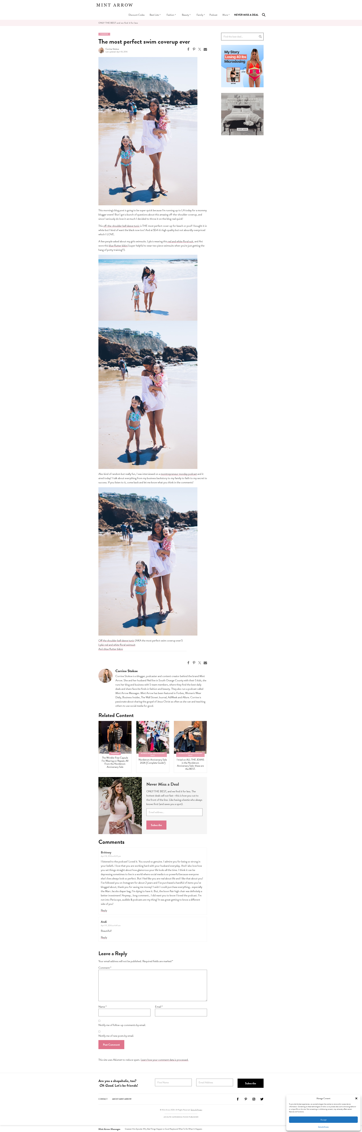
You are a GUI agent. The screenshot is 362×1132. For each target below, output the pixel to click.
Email (159, 1006)
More (225, 15)
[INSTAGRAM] (254, 1100)
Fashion (170, 15)
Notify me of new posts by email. (116, 1036)
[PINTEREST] (245, 1100)
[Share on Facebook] (188, 49)
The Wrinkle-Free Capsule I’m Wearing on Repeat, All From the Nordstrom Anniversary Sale (115, 762)
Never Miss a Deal (246, 15)
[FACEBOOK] (237, 1100)
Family (200, 15)
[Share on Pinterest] (194, 49)
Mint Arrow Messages (109, 1129)
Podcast (213, 15)
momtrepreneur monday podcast (179, 474)
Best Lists (154, 15)
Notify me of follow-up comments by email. (122, 1025)
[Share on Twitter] (199, 49)
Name (102, 1006)
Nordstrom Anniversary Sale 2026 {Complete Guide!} (153, 761)
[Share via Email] (205, 49)
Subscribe (156, 825)
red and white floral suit (180, 241)
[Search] (264, 15)
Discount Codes (137, 15)
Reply (104, 910)
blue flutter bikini (118, 245)
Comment (104, 968)
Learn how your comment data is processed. (164, 1060)
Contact (102, 1099)
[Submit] (260, 36)
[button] (356, 1098)
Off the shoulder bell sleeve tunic (116, 640)
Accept (323, 1119)
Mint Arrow (114, 5)
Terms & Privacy (323, 1127)
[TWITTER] (262, 1100)
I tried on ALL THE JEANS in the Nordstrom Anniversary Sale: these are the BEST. (190, 764)
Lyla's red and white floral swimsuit (116, 645)
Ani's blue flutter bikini (110, 649)
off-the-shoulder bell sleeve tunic (121, 226)
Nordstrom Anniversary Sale (153, 754)
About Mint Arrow (122, 1099)
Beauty (185, 15)
